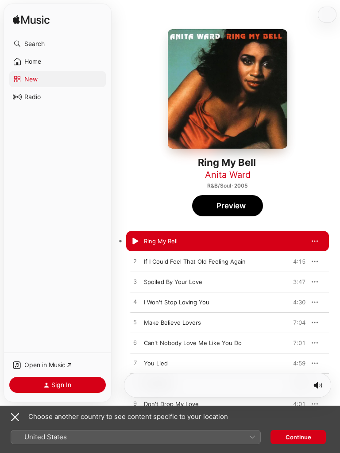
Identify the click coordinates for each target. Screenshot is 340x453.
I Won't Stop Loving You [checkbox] (176, 302)
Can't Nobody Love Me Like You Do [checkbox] (193, 342)
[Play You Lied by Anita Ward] (135, 363)
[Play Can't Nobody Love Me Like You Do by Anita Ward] (135, 343)
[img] (31, 20)
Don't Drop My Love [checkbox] (171, 403)
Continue (298, 437)
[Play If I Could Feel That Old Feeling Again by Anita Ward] (135, 261)
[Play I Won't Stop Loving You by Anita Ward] (135, 302)
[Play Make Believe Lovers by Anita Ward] (135, 322)
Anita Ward (228, 174)
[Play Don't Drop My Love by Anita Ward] (135, 404)
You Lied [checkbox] (156, 363)
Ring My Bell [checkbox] (161, 241)
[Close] (15, 417)
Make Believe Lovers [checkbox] (172, 322)
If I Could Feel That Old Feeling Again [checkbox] (195, 261)
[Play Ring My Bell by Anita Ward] (135, 241)
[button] (57, 43)
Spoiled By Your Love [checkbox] (173, 281)
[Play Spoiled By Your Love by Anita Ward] (135, 282)
